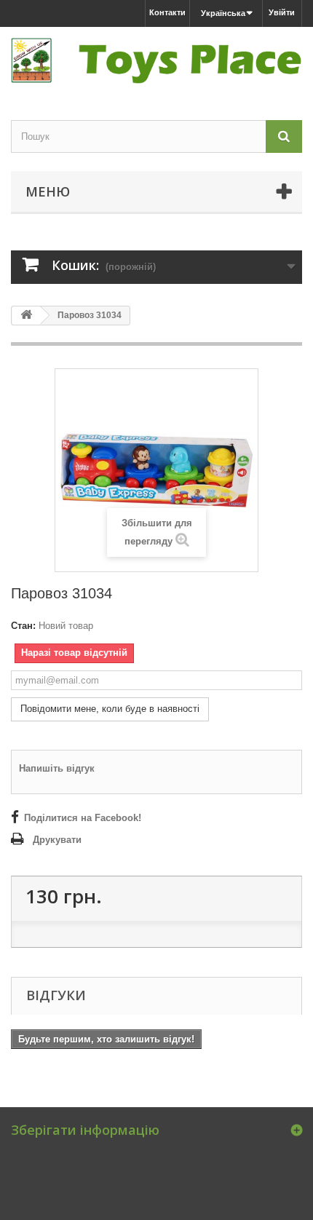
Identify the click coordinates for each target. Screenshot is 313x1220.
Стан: (23, 625)
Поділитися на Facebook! (82, 817)
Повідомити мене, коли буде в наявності (109, 708)
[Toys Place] (156, 61)
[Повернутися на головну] (26, 315)
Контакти (167, 12)
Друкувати (57, 839)
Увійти (282, 12)
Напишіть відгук (57, 768)
